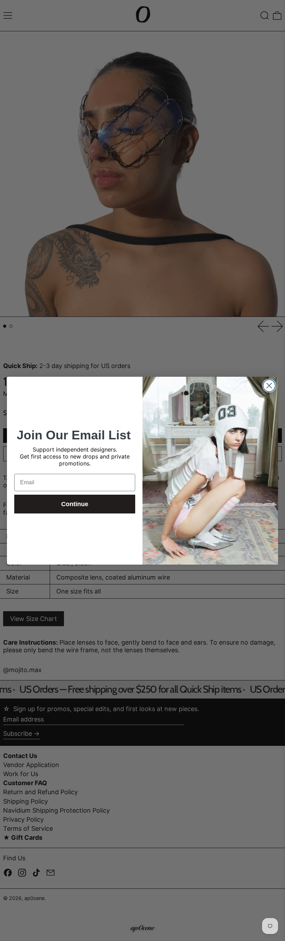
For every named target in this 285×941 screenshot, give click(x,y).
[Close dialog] (269, 386)
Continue (74, 504)
